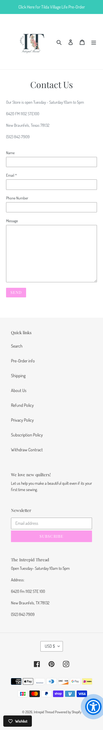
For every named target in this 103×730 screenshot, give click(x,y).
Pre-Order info (23, 360)
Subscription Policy (27, 435)
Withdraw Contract (27, 449)
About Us (18, 390)
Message (12, 220)
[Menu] (93, 42)
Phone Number (17, 198)
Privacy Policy (22, 420)
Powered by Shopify (68, 712)
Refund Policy (22, 405)
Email (11, 175)
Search (17, 346)
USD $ (50, 646)
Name (10, 152)
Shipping (18, 375)
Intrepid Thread (44, 712)
